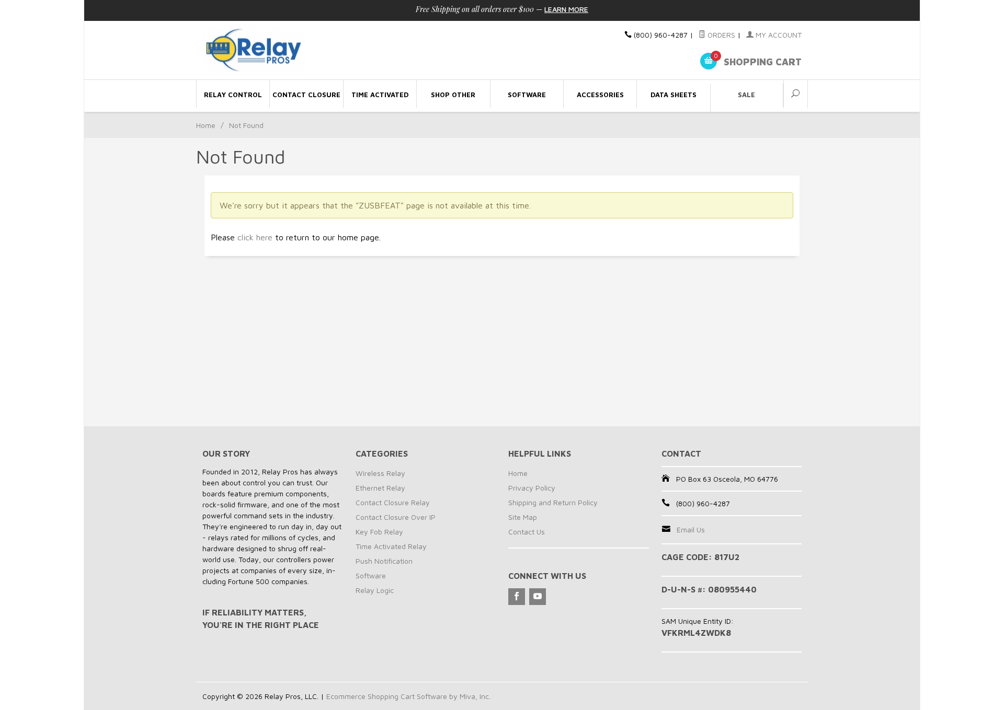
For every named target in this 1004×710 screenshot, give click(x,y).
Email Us (691, 529)
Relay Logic (375, 590)
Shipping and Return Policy (553, 502)
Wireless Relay (380, 473)
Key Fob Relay (379, 531)
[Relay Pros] (298, 50)
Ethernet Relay (380, 487)
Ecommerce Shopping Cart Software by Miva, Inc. (408, 696)
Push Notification (384, 560)
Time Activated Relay (391, 546)
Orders (720, 34)
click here (254, 237)
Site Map (522, 517)
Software (371, 575)
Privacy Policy (531, 487)
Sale (746, 94)
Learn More (566, 9)
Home (205, 125)
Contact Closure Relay (393, 502)
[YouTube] (537, 596)
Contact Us (526, 531)
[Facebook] (516, 596)
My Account (778, 34)
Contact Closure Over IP (396, 517)
